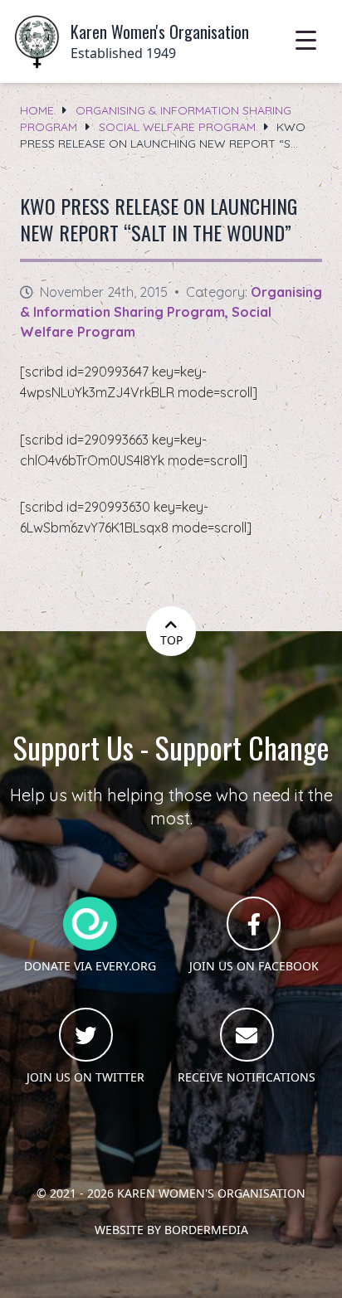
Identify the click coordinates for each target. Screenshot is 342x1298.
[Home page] (37, 42)
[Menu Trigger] (306, 39)
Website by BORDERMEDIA (171, 1229)
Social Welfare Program (177, 126)
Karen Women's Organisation (211, 1193)
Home (37, 110)
